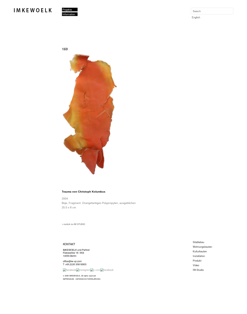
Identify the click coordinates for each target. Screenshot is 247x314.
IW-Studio (198, 270)
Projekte (67, 9)
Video (196, 265)
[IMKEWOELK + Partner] (34, 11)
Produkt (197, 260)
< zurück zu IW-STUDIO (73, 224)
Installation (199, 256)
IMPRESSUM (68, 279)
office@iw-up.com (72, 261)
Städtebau (198, 242)
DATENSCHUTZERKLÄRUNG (88, 279)
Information (69, 14)
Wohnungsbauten (202, 246)
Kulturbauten (200, 251)
